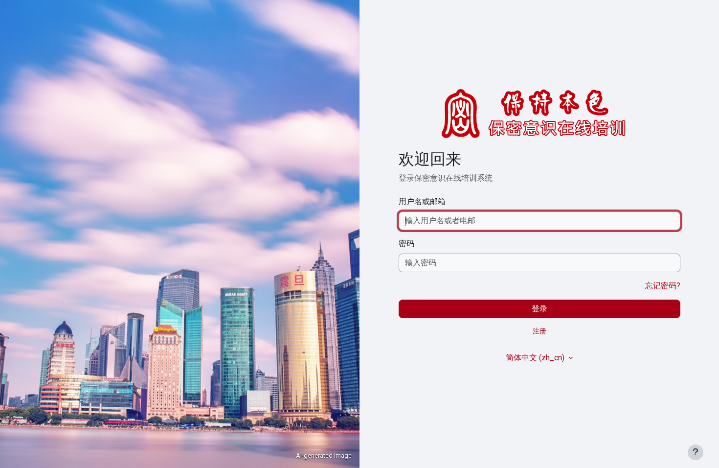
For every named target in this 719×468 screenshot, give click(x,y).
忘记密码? (662, 285)
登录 (539, 308)
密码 (406, 243)
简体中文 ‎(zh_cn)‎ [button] (536, 357)
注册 (539, 331)
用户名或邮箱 (422, 201)
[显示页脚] (695, 452)
